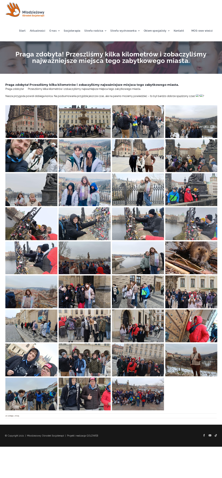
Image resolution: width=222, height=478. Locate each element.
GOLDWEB (92, 435)
